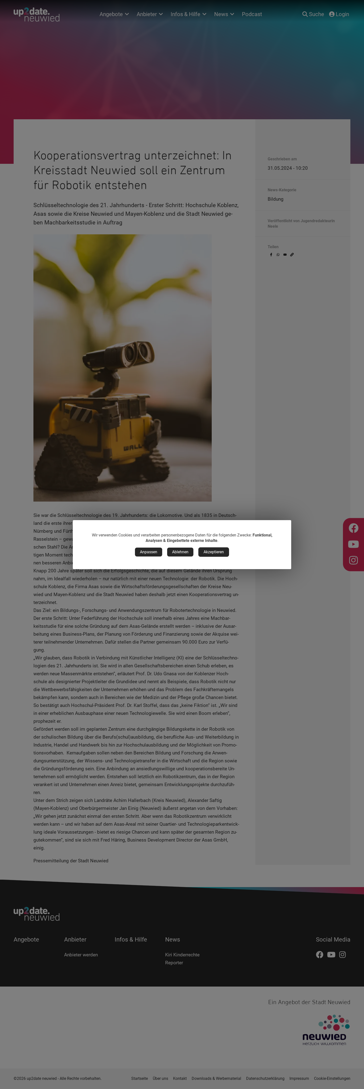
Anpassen (148, 552)
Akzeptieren (214, 552)
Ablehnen (180, 552)
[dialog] (182, 544)
